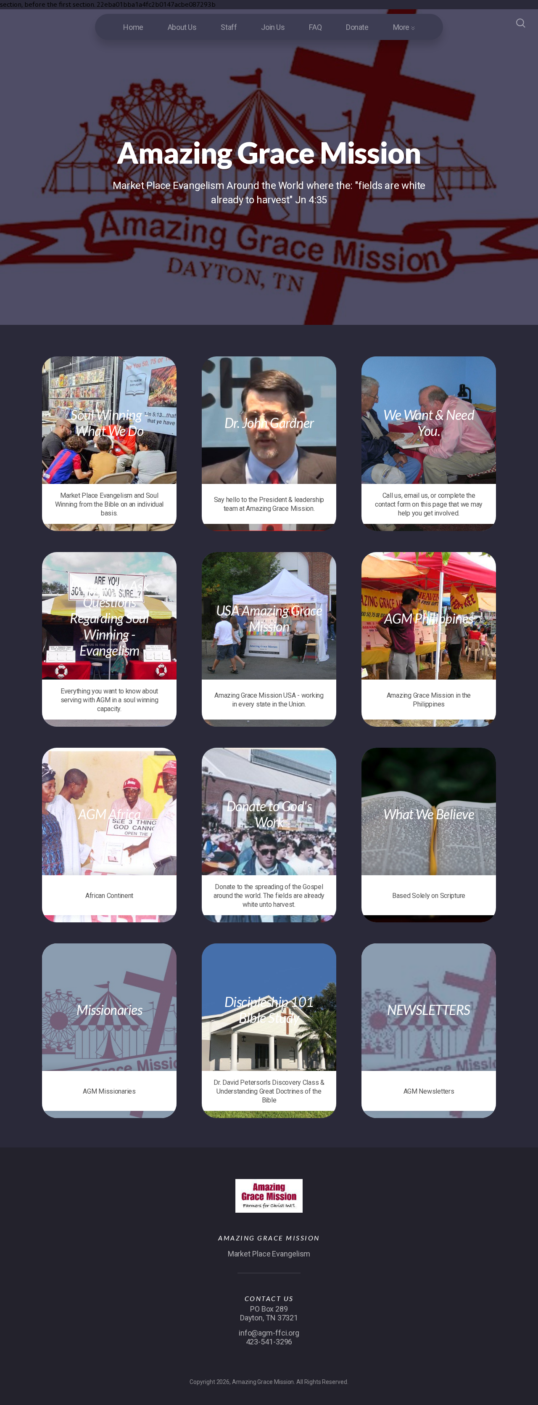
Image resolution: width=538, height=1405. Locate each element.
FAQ (315, 27)
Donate (357, 27)
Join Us (273, 27)
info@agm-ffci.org (269, 1332)
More (402, 27)
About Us (182, 27)
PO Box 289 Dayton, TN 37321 (269, 1313)
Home (133, 27)
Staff (229, 27)
